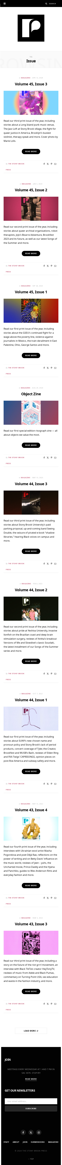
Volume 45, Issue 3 (31, 83)
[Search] (46, 4)
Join (25, 1142)
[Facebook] (23, 1132)
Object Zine (31, 393)
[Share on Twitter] (48, 164)
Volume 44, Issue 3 (31, 483)
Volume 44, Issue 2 (31, 589)
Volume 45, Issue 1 (31, 291)
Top (32, 1159)
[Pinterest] (51, 164)
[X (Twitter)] (31, 1132)
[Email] (55, 164)
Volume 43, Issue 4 (31, 809)
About (16, 1142)
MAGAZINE (53, 1142)
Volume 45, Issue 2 (31, 189)
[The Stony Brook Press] (31, 28)
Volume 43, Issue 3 (31, 923)
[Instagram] (38, 1132)
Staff (6, 1142)
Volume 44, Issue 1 (31, 699)
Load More (30, 1031)
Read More (31, 1079)
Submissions (38, 1142)
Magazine (25, 78)
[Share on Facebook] (44, 164)
